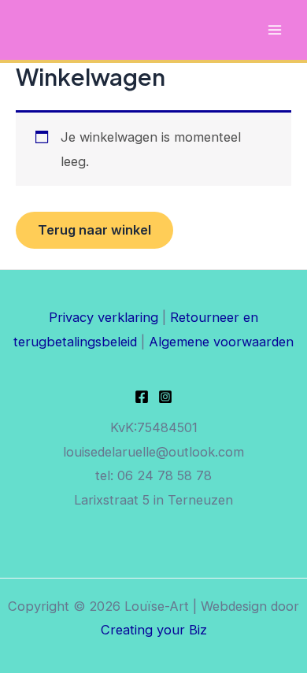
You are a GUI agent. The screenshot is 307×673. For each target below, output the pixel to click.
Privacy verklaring (103, 317)
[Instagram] (165, 397)
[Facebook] (142, 397)
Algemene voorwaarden (221, 341)
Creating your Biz (154, 630)
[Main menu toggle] (274, 30)
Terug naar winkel (94, 230)
